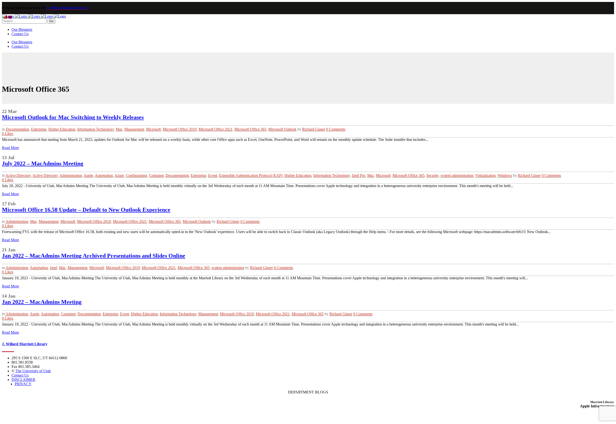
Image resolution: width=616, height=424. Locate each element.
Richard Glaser (313, 129)
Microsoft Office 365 (250, 129)
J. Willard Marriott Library (67, 8)
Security (432, 175)
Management (134, 129)
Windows (505, 175)
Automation (104, 175)
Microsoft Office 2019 (180, 129)
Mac (119, 129)
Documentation (17, 129)
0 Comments (335, 129)
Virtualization (485, 175)
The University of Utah (33, 371)
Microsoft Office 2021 (215, 129)
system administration (457, 175)
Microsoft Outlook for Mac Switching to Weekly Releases (73, 117)
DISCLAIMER (23, 380)
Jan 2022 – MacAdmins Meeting (42, 302)
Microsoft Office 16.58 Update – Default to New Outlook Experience (86, 210)
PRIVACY (23, 384)
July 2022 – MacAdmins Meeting (42, 163)
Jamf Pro (358, 175)
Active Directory (18, 175)
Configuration (136, 175)
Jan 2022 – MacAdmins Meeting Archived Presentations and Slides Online (93, 256)
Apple (88, 175)
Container (156, 175)
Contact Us (20, 375)
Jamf (53, 268)
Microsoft (153, 129)
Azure (119, 175)
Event (212, 175)
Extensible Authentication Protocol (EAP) (250, 175)
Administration (70, 175)
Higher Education (61, 129)
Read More (10, 148)
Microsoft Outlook (282, 129)
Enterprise (38, 129)
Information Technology (95, 129)
